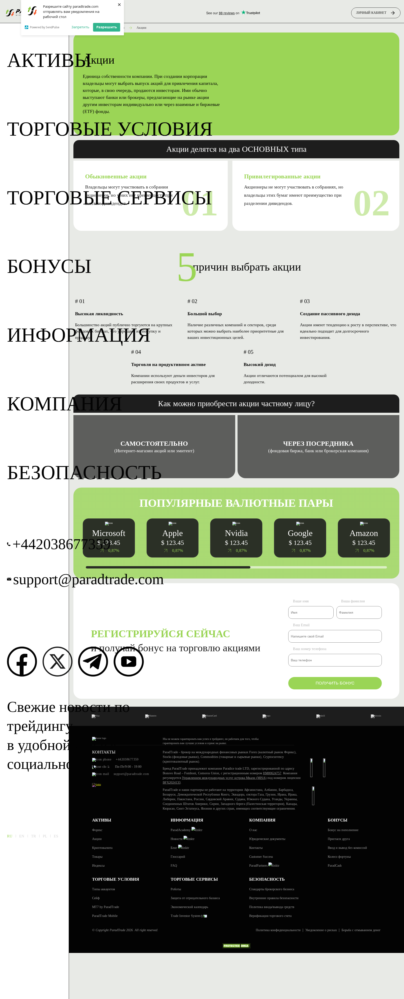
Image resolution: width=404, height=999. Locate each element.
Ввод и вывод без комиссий (347, 848)
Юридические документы (267, 839)
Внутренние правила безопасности (274, 898)
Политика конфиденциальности (278, 930)
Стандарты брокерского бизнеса (271, 889)
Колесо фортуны (339, 856)
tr (33, 836)
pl (45, 836)
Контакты (256, 848)
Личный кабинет (371, 12)
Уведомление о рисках (321, 930)
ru (9, 836)
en (21, 836)
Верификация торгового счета (270, 916)
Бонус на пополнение (343, 830)
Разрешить (106, 27)
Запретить (80, 27)
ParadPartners (258, 865)
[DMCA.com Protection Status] (236, 948)
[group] (236, 537)
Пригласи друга (339, 839)
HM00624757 (272, 773)
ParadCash (335, 865)
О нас (253, 830)
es (56, 836)
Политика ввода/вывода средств (271, 907)
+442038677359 (61, 544)
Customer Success (261, 856)
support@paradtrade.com (88, 579)
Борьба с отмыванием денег (361, 930)
